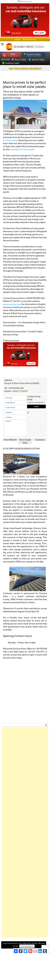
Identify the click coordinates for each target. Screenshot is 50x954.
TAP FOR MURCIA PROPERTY (25, 68)
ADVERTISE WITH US (29, 39)
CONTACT (17, 39)
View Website (10, 439)
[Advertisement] (25, 832)
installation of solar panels (22, 149)
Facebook (39, 439)
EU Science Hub (10, 140)
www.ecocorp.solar (12, 304)
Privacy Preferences (27, 946)
